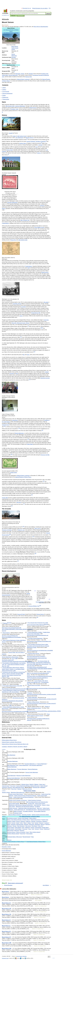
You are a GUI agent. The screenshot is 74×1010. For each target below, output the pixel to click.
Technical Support (19, 956)
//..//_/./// (41, 694)
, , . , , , (14, 664)
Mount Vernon (5, 891)
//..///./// (15, 711)
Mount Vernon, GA (6, 914)
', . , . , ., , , (13, 669)
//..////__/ (44, 711)
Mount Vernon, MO (6, 948)
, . (30, 763)
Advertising (24, 956)
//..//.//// (44, 688)
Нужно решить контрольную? (15, 883)
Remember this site (27, 8)
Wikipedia (13, 15)
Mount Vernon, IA (6, 920)
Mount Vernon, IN (6, 931)
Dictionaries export (5, 958)
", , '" (39, 673)
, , (20, 322)
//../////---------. (39, 678)
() (41, 26)
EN (49, 8)
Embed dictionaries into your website (40, 8)
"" (6, 632)
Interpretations (20, 15)
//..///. (15, 688)
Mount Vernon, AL (6, 902)
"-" (12, 685)
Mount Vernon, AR (6, 908)
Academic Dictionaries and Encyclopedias (22, 11)
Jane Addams (46, 885)
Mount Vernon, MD (6, 942)
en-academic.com (5, 15)
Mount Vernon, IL (6, 925)
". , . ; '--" (38, 662)
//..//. (37, 635)
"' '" (38, 646)
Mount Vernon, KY (6, 937)
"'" (35, 632)
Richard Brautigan (8, 885)
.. (4, 29)
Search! (48, 13)
